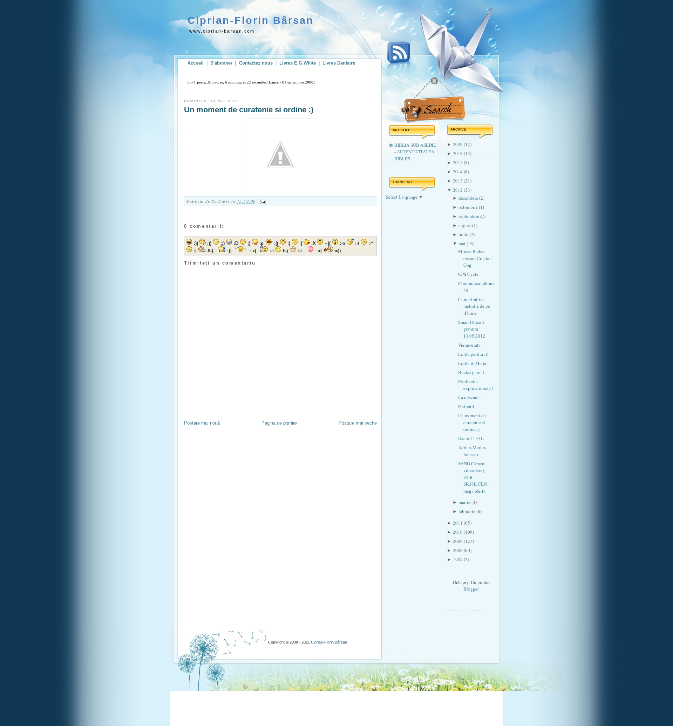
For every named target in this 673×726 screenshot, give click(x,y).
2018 (458, 153)
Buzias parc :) (471, 372)
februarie (467, 511)
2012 (458, 190)
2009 (458, 541)
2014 (458, 171)
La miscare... (470, 397)
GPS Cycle (468, 274)
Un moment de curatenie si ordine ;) (248, 109)
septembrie (469, 216)
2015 (458, 162)
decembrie (468, 198)
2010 (458, 532)
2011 (458, 523)
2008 (458, 550)
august (465, 225)
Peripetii (466, 406)
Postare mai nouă (202, 423)
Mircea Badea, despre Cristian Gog (475, 258)
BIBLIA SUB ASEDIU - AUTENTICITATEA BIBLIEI (415, 152)
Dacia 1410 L (471, 438)
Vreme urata (469, 345)
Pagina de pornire (279, 423)
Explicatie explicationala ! (475, 385)
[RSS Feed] (398, 58)
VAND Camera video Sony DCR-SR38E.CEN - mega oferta (473, 477)
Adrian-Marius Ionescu (472, 451)
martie (464, 502)
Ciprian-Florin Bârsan (251, 20)
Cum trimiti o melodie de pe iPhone (474, 306)
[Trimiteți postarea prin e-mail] (261, 201)
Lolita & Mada (472, 363)
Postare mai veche (358, 423)
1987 (458, 559)
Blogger (470, 589)
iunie (463, 234)
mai (462, 243)
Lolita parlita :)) (473, 354)
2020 (458, 144)
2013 (458, 181)
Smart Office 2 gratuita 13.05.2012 (471, 329)
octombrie (468, 207)
